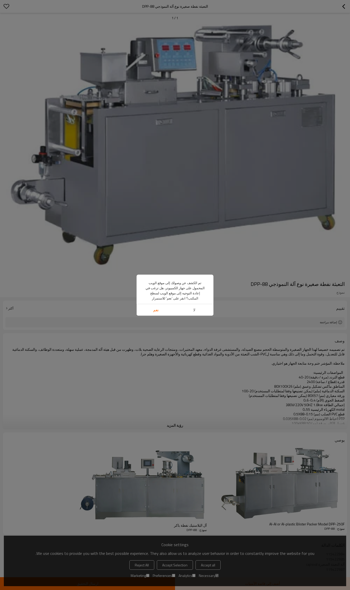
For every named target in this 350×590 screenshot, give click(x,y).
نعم (156, 310)
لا (194, 310)
